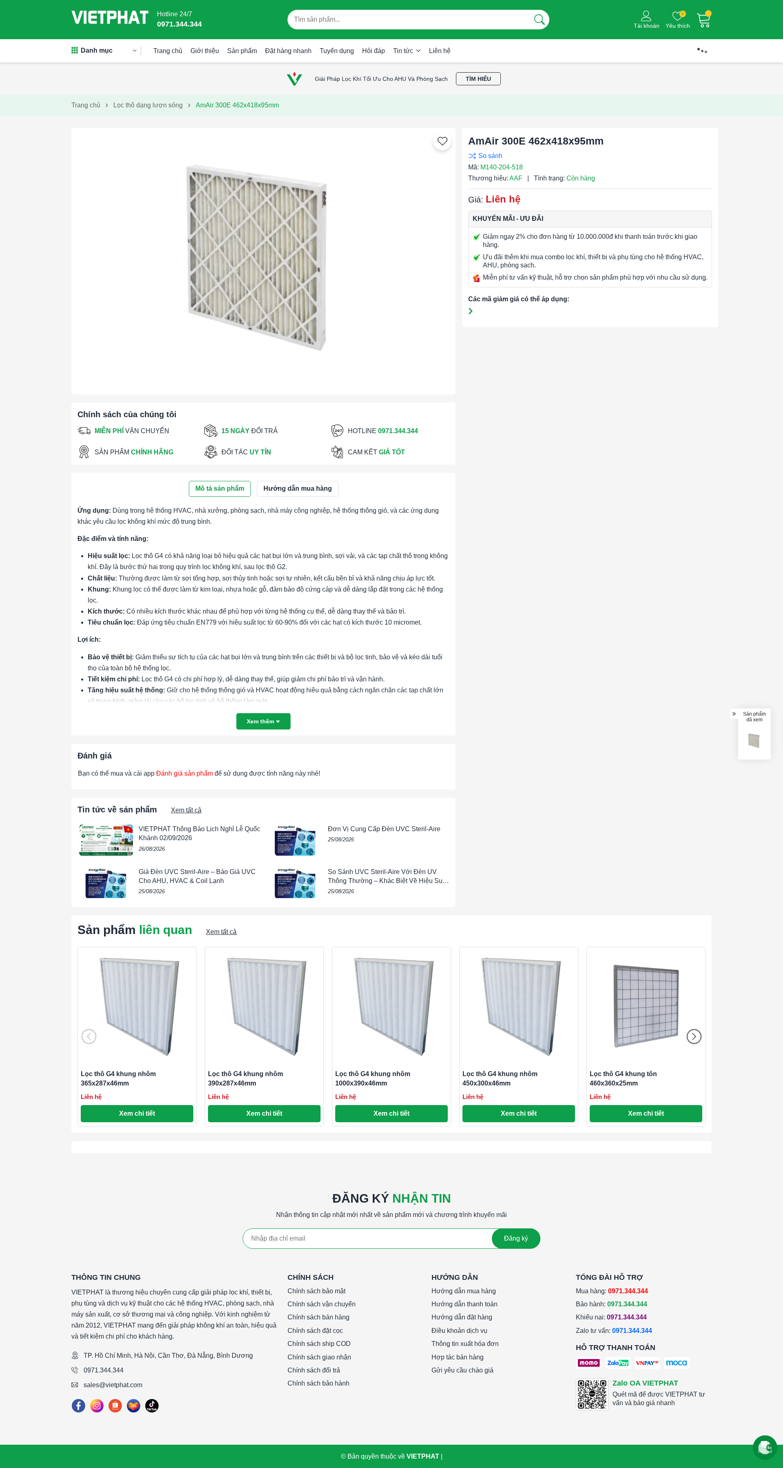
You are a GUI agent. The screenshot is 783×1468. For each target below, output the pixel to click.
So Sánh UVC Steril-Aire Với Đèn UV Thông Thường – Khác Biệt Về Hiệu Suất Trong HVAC (388, 881)
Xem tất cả (186, 810)
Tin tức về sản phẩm (117, 809)
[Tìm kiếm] (540, 20)
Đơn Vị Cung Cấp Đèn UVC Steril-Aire (384, 828)
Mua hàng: (612, 1291)
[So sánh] (588, 155)
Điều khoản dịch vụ (459, 1330)
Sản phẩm (242, 50)
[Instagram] (97, 1406)
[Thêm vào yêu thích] (442, 141)
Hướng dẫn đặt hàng (461, 1317)
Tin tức (404, 50)
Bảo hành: (611, 1304)
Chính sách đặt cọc (315, 1330)
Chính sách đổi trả (314, 1370)
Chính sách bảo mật (316, 1291)
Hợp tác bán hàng (457, 1357)
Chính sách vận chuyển (322, 1304)
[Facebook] (78, 1406)
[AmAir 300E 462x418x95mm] (754, 741)
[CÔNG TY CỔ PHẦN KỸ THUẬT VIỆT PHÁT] (110, 19)
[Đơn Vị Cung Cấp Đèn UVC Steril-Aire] (295, 840)
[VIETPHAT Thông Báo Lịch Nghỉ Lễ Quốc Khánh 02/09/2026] (106, 840)
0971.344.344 (104, 1370)
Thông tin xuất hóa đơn (465, 1343)
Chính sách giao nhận (319, 1357)
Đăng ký (516, 1238)
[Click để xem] (263, 258)
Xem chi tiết (137, 1113)
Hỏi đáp (373, 50)
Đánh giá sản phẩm (184, 773)
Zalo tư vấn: (614, 1330)
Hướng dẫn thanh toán (464, 1304)
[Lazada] (133, 1406)
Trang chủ (167, 50)
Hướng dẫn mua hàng (463, 1291)
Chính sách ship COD (319, 1343)
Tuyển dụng (337, 50)
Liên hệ (440, 50)
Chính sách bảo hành (318, 1383)
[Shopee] (115, 1406)
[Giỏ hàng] (704, 19)
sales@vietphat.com (113, 1384)
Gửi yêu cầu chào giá (462, 1370)
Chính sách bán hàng (318, 1317)
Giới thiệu (204, 50)
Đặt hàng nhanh (288, 50)
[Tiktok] (152, 1406)
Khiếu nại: (611, 1317)
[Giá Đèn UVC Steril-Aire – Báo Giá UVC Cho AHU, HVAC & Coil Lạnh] (106, 883)
